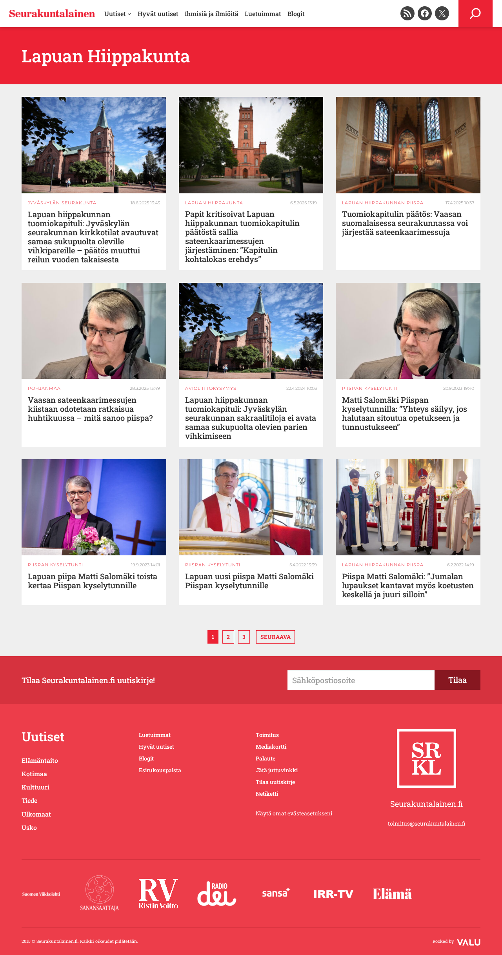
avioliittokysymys (210, 388)
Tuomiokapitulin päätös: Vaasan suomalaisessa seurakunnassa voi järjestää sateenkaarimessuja (405, 222)
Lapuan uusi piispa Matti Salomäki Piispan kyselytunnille (249, 581)
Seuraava (275, 636)
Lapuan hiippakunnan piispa (383, 203)
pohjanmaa (44, 388)
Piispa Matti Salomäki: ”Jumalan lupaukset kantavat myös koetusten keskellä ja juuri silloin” (408, 585)
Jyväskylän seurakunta (62, 203)
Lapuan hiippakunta (214, 203)
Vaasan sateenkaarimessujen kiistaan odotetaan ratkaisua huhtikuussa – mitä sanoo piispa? (90, 408)
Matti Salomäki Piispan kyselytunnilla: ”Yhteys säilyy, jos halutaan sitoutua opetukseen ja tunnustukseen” (404, 413)
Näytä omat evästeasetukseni (294, 813)
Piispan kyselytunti (369, 388)
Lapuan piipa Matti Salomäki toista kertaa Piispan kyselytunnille (92, 581)
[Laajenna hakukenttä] (475, 13)
